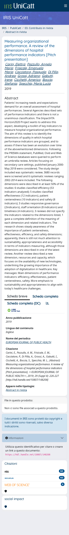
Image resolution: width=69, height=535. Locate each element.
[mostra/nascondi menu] (65, 5)
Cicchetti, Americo (27, 80)
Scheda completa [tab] (45, 296)
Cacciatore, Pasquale (30, 72)
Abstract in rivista (16, 32)
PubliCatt (15, 28)
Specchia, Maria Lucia (35, 83)
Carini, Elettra (15, 64)
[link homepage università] (19, 6)
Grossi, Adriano (28, 76)
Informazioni (15, 438)
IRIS (4, 28)
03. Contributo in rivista (39, 28)
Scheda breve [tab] (17, 296)
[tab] (47, 303)
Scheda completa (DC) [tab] (23, 303)
